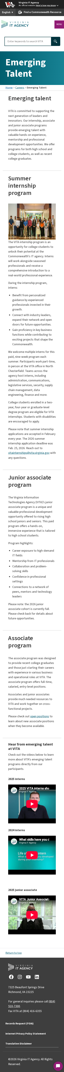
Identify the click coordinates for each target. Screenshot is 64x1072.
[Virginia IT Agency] (15, 24)
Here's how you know (46, 5)
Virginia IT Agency (29, 2)
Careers (19, 88)
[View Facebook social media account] (11, 977)
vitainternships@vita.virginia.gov (28, 453)
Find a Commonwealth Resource (42, 12)
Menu (59, 24)
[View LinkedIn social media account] (37, 977)
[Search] (55, 41)
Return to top (13, 953)
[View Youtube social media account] (28, 977)
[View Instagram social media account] (20, 977)
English (7, 12)
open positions (39, 716)
